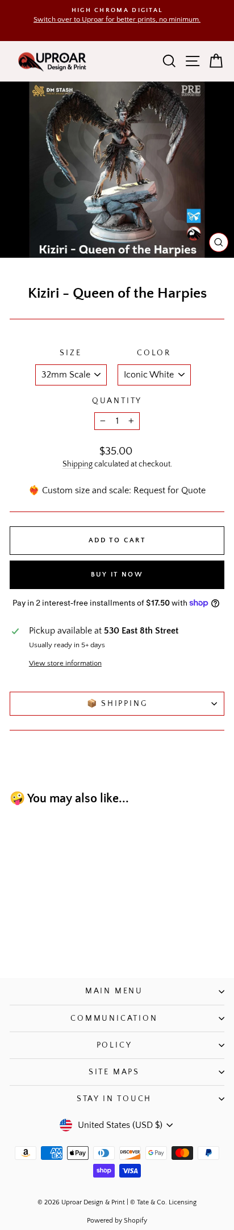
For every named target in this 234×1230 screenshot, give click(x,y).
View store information (65, 663)
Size (70, 353)
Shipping (77, 464)
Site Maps (114, 1072)
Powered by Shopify (117, 1220)
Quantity (117, 400)
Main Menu (114, 991)
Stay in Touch (114, 1098)
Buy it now (117, 574)
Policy (114, 1045)
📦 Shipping (117, 703)
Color (154, 353)
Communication (113, 1018)
